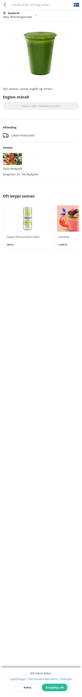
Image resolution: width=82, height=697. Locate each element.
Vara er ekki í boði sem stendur (41, 106)
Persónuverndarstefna (43, 679)
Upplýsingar (18, 679)
